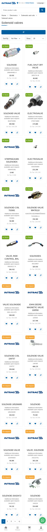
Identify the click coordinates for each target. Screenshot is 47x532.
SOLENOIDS (35, 256)
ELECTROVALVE (35, 113)
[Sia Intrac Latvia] (8, 3)
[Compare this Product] (17, 84)
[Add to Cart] (6, 84)
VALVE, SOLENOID (35, 450)
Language (41, 3)
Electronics (14, 15)
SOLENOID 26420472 (11, 496)
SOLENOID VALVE (11, 113)
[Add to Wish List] (12, 84)
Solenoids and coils (28, 15)
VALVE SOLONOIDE (12, 305)
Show (28, 38)
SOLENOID (12, 65)
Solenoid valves (7, 18)
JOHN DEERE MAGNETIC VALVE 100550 (35, 307)
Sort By (5, 38)
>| (19, 521)
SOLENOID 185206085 (12, 404)
